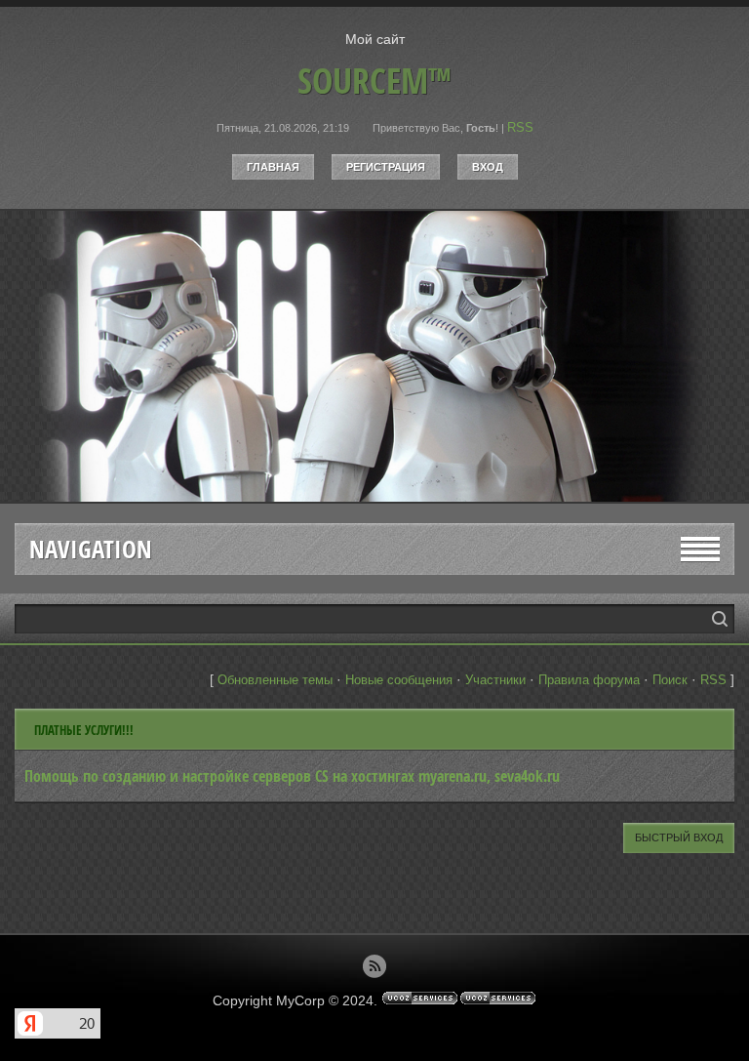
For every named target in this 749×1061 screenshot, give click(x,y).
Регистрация (385, 167)
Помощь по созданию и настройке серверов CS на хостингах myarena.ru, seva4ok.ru (292, 776)
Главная (273, 167)
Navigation (90, 549)
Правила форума (589, 680)
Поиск (670, 680)
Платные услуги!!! (84, 730)
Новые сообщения (399, 680)
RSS (520, 127)
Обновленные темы (275, 680)
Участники (495, 680)
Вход (487, 167)
